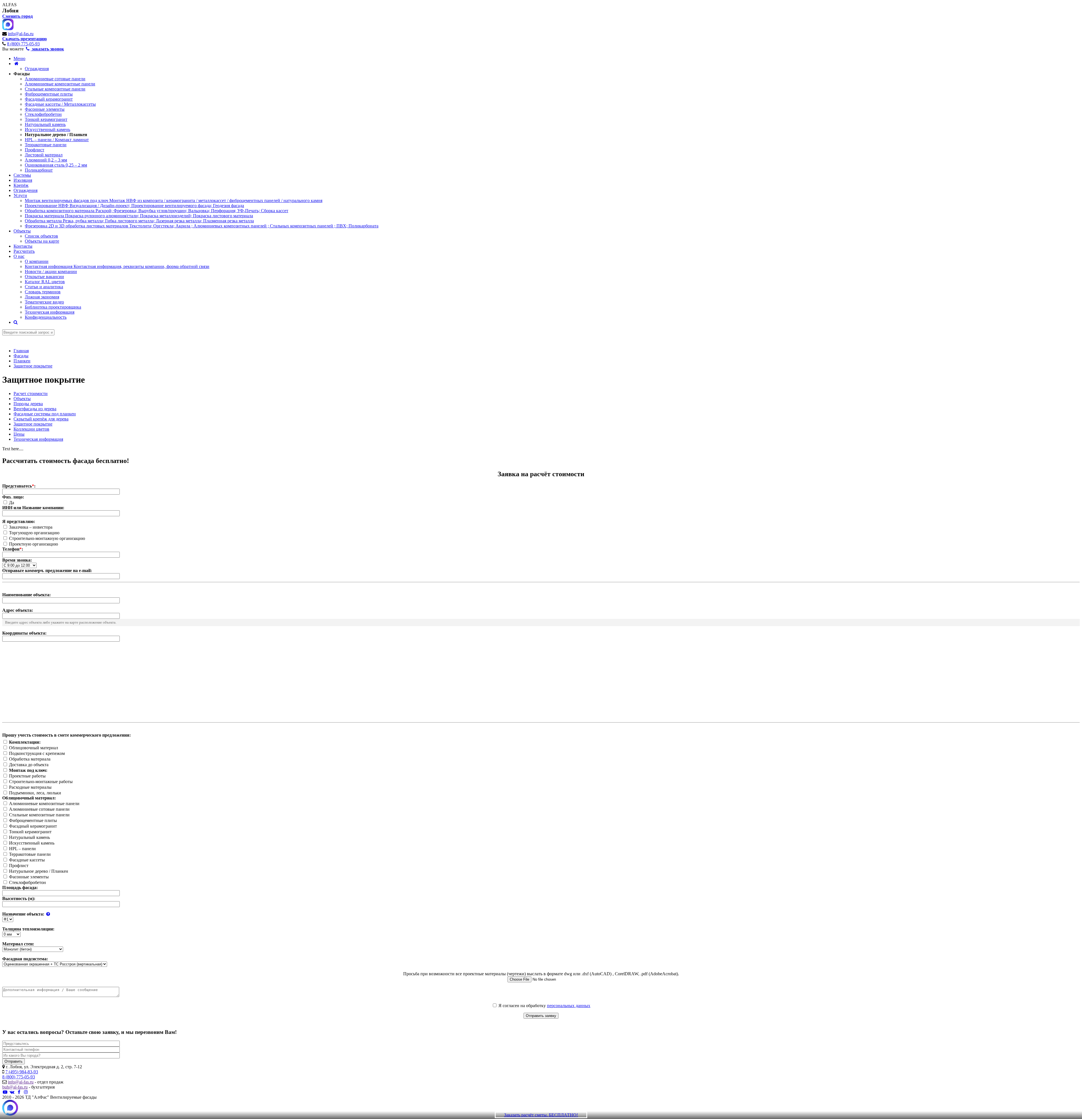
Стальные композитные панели (55, 89)
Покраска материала (139, 215)
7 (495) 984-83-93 (21, 1071)
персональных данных (568, 1005)
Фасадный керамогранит (49, 99)
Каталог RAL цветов (45, 281)
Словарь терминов (43, 291)
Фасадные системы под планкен (45, 413)
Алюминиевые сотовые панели (55, 78)
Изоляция (23, 180)
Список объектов (41, 236)
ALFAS (9, 4)
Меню (19, 58)
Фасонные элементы (45, 109)
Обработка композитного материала (156, 210)
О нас (19, 256)
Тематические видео (44, 302)
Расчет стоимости (31, 393)
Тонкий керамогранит (46, 119)
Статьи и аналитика (44, 286)
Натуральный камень (45, 124)
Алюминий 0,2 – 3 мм (46, 160)
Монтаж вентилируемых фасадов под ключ (173, 200)
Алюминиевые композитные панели (60, 83)
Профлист (34, 149)
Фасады (22, 73)
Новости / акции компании (51, 271)
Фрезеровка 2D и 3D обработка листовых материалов (201, 225)
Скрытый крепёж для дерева (41, 418)
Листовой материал (44, 154)
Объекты (22, 231)
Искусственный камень (47, 129)
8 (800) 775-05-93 (23, 43)
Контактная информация (117, 266)
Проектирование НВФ (134, 205)
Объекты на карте (42, 241)
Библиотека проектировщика (53, 307)
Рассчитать (24, 251)
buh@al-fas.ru (15, 1087)
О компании (36, 261)
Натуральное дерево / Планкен (56, 134)
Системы (22, 175)
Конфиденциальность (45, 317)
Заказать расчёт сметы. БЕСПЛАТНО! (541, 1115)
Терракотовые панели (45, 144)
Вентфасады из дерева (35, 408)
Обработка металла (139, 220)
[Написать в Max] (10, 1108)
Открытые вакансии (44, 276)
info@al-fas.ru (21, 33)
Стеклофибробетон (43, 114)
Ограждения (37, 68)
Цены (19, 434)
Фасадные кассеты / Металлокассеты (60, 104)
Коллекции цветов (31, 429)
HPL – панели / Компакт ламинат (57, 139)
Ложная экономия (42, 296)
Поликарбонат (39, 170)
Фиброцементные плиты (49, 94)
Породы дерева (28, 403)
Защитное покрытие (33, 424)
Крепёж (21, 185)
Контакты (23, 246)
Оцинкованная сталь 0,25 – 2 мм (56, 165)
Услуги (20, 195)
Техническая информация (49, 312)
